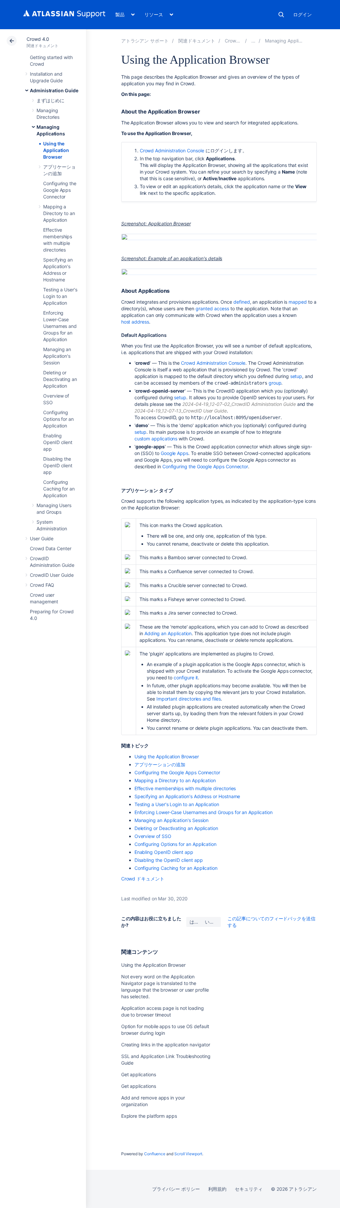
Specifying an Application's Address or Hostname (187, 796)
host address (135, 322)
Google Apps (174, 453)
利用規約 (217, 1189)
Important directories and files (188, 699)
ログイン (302, 14)
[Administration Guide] (253, 40)
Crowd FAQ (42, 585)
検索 (281, 14)
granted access (212, 308)
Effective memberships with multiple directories (185, 788)
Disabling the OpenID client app (57, 465)
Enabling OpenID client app (57, 442)
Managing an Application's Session (57, 355)
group (275, 383)
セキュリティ (249, 1189)
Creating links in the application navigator (165, 1044)
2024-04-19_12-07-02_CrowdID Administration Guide (239, 404)
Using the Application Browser (56, 150)
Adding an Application (168, 633)
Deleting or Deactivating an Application (60, 379)
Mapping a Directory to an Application (59, 213)
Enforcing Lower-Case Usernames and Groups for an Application (60, 326)
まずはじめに (50, 100)
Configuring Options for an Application (58, 419)
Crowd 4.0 (38, 39)
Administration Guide (54, 90)
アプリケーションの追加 (159, 764)
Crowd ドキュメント (142, 878)
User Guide (41, 538)
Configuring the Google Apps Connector (59, 190)
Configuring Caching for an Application (59, 488)
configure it (186, 677)
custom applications (156, 438)
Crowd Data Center (50, 548)
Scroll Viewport (188, 1153)
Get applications (138, 1074)
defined (241, 302)
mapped (298, 302)
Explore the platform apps (149, 1116)
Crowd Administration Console (172, 150)
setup (296, 376)
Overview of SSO (152, 836)
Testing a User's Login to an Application (60, 296)
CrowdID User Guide (52, 575)
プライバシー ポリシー (176, 1189)
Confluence (154, 1153)
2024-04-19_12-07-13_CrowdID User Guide (180, 411)
